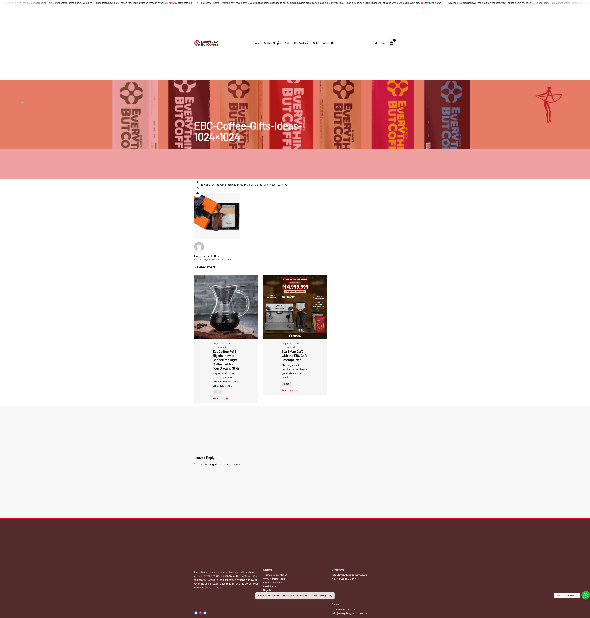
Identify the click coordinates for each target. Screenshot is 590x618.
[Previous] (557, 499)
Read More (218, 398)
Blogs (218, 392)
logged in (214, 464)
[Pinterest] (197, 193)
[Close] (331, 596)
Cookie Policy (318, 595)
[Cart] (391, 43)
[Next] (565, 499)
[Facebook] (197, 182)
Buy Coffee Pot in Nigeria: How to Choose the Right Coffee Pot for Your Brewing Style (226, 359)
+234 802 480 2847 (344, 578)
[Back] (23, 103)
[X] (197, 188)
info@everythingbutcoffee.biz (349, 574)
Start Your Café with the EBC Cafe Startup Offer (294, 355)
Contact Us (338, 569)
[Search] (376, 43)
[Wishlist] (383, 43)
